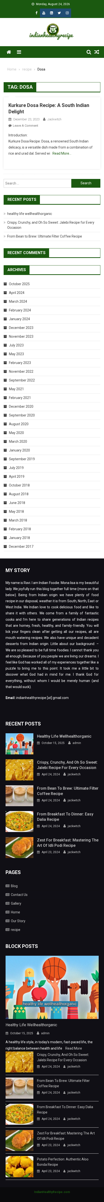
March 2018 (18, 520)
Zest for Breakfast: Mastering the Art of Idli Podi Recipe (67, 843)
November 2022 (21, 371)
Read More (73, 1048)
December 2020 (21, 406)
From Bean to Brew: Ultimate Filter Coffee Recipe (44, 236)
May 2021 (16, 389)
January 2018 (19, 538)
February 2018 (20, 529)
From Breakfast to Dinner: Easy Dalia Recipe (65, 817)
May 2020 (16, 433)
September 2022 (22, 380)
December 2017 (21, 546)
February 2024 (20, 310)
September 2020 (22, 415)
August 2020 (19, 424)
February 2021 (20, 398)
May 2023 (16, 354)
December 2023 (21, 328)
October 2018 (19, 485)
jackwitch (54, 119)
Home (15, 912)
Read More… (61, 153)
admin (77, 743)
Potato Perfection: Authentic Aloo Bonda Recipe (63, 1162)
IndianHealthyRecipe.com (52, 1192)
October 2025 (19, 284)
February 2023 (20, 363)
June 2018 (17, 503)
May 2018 (16, 511)
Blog (14, 886)
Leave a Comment (25, 125)
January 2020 (19, 450)
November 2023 (21, 336)
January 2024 (19, 319)
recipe (15, 930)
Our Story (18, 921)
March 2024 (18, 301)
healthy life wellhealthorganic (29, 214)
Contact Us (19, 895)
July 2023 (16, 345)
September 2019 (22, 459)
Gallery (16, 903)
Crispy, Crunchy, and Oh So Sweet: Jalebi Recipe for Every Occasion (67, 765)
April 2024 (16, 293)
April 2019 (16, 476)
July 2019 (16, 468)
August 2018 (19, 494)
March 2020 (18, 441)
